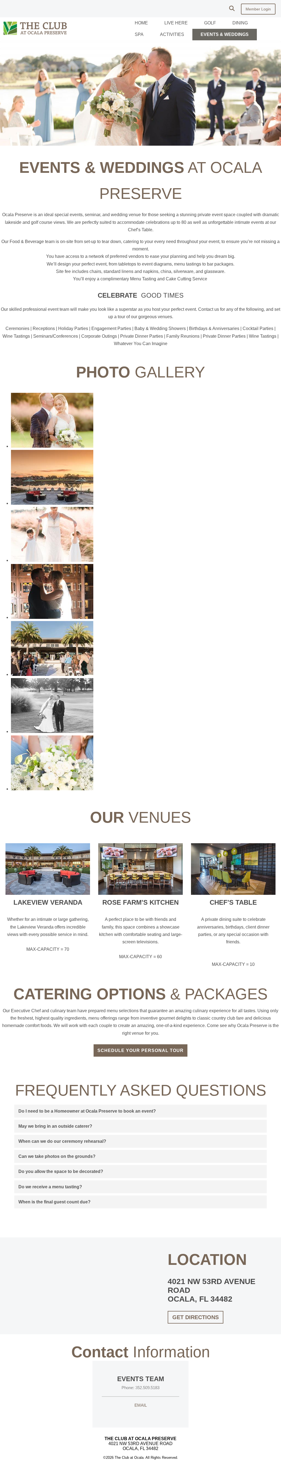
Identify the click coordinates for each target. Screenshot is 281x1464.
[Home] (35, 35)
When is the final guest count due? (54, 1202)
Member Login (258, 9)
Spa (139, 34)
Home (141, 23)
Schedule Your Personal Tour (140, 1050)
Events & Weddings (225, 34)
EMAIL (140, 1405)
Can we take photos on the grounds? (56, 1156)
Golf (210, 23)
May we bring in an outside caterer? (55, 1126)
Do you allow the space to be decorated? (60, 1171)
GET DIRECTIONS (195, 1317)
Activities (172, 34)
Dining (240, 23)
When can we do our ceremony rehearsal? (62, 1141)
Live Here (176, 23)
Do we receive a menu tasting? (50, 1186)
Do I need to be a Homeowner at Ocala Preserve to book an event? (87, 1111)
